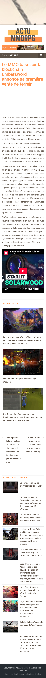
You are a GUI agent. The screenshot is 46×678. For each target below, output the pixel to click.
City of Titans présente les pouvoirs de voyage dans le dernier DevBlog (33, 444)
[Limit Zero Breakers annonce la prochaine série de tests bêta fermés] (10, 591)
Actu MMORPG (10, 55)
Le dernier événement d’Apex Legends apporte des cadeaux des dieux (30, 518)
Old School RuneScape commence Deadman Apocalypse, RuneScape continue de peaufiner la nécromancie (22, 417)
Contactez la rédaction (14, 674)
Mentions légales (33, 674)
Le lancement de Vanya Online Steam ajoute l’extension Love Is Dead (31, 552)
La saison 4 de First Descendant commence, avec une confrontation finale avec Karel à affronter (31, 503)
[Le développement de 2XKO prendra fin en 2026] (10, 487)
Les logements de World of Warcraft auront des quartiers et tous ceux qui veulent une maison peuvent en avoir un (23, 340)
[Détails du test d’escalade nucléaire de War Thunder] (10, 626)
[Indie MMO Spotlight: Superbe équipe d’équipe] (23, 362)
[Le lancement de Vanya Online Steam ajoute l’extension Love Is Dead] (10, 554)
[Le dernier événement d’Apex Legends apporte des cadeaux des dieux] (10, 519)
